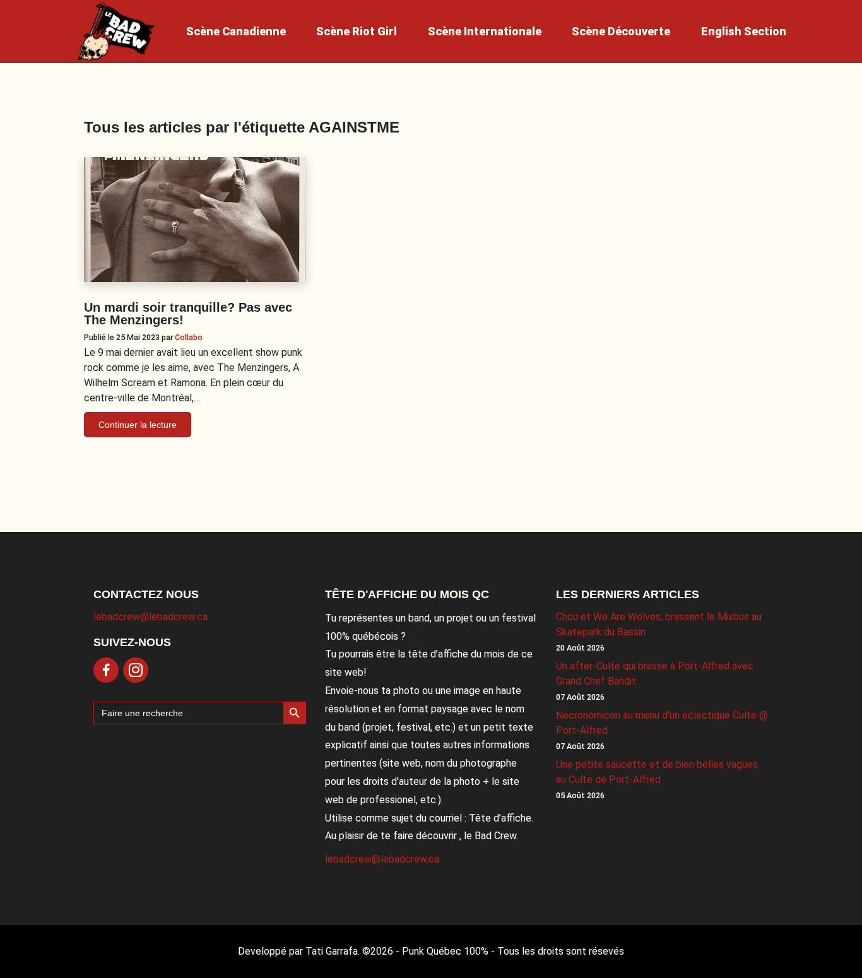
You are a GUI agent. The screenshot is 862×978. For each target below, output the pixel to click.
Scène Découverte (621, 31)
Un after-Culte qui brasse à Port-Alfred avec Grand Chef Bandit (654, 673)
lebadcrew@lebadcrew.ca (150, 617)
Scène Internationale (484, 31)
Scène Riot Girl (356, 31)
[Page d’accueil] (116, 31)
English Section (743, 31)
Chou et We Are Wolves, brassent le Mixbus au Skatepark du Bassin (659, 624)
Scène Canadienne (236, 31)
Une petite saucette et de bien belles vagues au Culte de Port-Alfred (657, 772)
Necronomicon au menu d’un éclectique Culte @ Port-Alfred (662, 722)
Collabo (189, 337)
